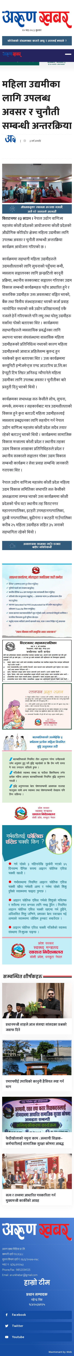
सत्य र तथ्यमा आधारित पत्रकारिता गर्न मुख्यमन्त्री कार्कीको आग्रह (31, 1198)
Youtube (18, 1337)
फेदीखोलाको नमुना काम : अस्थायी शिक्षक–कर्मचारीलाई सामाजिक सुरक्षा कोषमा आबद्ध (35, 1141)
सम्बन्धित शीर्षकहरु (22, 976)
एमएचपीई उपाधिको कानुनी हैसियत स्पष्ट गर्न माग (35, 1084)
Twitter (17, 1326)
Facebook (19, 1315)
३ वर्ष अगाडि (34, 141)
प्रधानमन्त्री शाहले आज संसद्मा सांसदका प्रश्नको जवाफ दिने (36, 1027)
